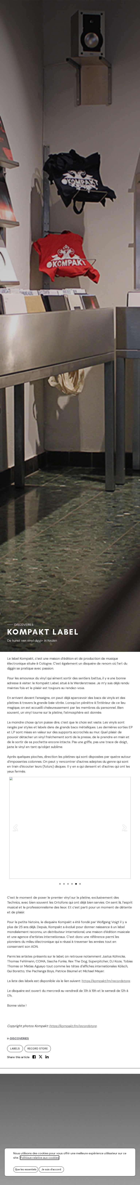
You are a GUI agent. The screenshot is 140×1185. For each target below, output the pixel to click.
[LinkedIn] (47, 1057)
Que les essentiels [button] (25, 1169)
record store (38, 1048)
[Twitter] (41, 1057)
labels (15, 1048)
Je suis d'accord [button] (51, 1169)
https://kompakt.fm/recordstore (106, 981)
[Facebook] (34, 1057)
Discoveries (24, 625)
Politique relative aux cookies (39, 1158)
